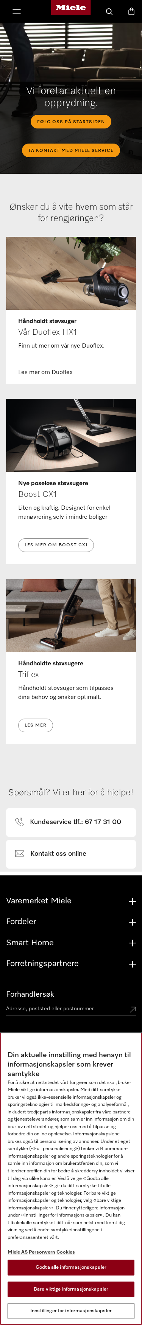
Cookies (65, 1252)
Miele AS (18, 1252)
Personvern (42, 1252)
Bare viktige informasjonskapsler (71, 1289)
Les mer (36, 725)
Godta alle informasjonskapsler (71, 1267)
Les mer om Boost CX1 (56, 545)
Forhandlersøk (30, 994)
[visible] (72, 822)
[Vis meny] (16, 12)
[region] (71, 1179)
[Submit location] (133, 1010)
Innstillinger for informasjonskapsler (71, 1310)
